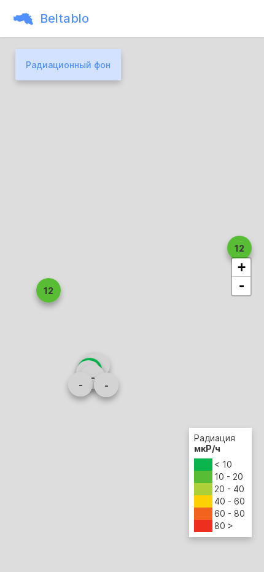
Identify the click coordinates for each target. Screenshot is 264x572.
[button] (239, 248)
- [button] (242, 285)
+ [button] (242, 267)
